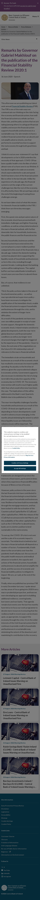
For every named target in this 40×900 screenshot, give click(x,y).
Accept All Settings (20, 468)
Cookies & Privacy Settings (20, 463)
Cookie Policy (16, 448)
